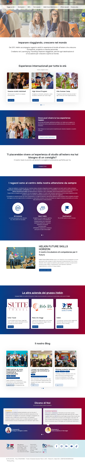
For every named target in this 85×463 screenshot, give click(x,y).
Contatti (71, 2)
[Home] (9, 2)
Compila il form (42, 166)
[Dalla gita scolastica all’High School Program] (42, 359)
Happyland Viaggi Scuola (35, 452)
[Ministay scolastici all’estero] (18, 359)
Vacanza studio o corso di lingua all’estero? (66, 370)
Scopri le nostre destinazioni (47, 137)
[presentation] (2, 21)
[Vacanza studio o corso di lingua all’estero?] (67, 359)
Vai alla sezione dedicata (45, 270)
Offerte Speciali (64, 7)
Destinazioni (21, 7)
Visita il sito (35, 326)
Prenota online (74, 7)
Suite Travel (33, 447)
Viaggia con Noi (11, 7)
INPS (29, 7)
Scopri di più (11, 100)
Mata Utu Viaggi (33, 449)
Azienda (58, 2)
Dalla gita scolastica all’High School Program (42, 370)
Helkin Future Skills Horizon (50, 7)
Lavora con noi (33, 446)
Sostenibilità (64, 2)
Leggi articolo (11, 385)
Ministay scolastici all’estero (17, 369)
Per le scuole (36, 7)
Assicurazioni (33, 444)
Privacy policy (10, 461)
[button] (41, 105)
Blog (74, 2)
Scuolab (32, 450)
